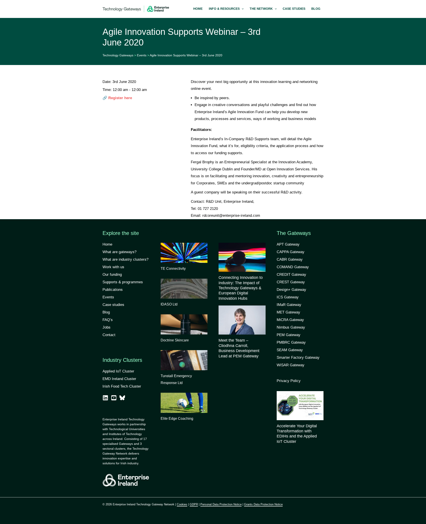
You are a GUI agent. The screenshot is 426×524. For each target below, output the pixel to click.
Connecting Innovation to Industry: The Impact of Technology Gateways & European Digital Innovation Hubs (241, 288)
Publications (113, 290)
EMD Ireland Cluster (119, 379)
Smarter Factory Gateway (298, 357)
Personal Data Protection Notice (221, 504)
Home (107, 244)
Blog (106, 312)
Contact (109, 335)
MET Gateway (288, 312)
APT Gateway (288, 244)
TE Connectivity (173, 268)
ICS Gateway (288, 297)
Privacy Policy (289, 381)
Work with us (113, 267)
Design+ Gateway (291, 290)
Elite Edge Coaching (177, 418)
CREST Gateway (291, 282)
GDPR (194, 504)
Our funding (112, 274)
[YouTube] (114, 398)
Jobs (106, 327)
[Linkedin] (105, 398)
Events (108, 297)
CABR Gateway (290, 259)
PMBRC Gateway (291, 342)
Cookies (182, 504)
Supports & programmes (123, 282)
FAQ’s (108, 320)
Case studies (113, 305)
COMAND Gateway (293, 267)
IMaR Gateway (289, 305)
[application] (242, 9)
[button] (226, 9)
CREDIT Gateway (291, 274)
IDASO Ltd (169, 304)
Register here (120, 98)
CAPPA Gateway (290, 252)
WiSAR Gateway (290, 365)
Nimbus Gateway (291, 327)
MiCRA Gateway (290, 320)
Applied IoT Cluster (119, 371)
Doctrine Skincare (175, 340)
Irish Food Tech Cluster (122, 386)
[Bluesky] (122, 398)
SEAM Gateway (290, 350)
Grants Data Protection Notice (263, 504)
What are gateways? (119, 252)
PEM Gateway (288, 335)
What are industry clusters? (125, 259)
